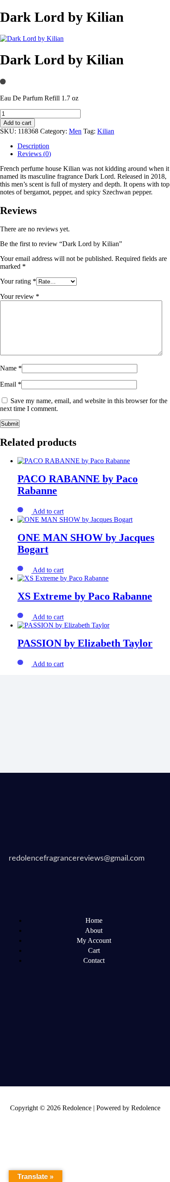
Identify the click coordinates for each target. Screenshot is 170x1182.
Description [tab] (33, 146)
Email (10, 384)
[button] (48, 511)
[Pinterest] (119, 1020)
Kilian (105, 131)
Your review (19, 296)
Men (75, 131)
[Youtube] (86, 1020)
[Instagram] (20, 1043)
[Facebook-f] (20, 1020)
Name (11, 368)
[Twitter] (53, 1020)
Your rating (18, 281)
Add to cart (17, 123)
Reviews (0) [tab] (34, 153)
